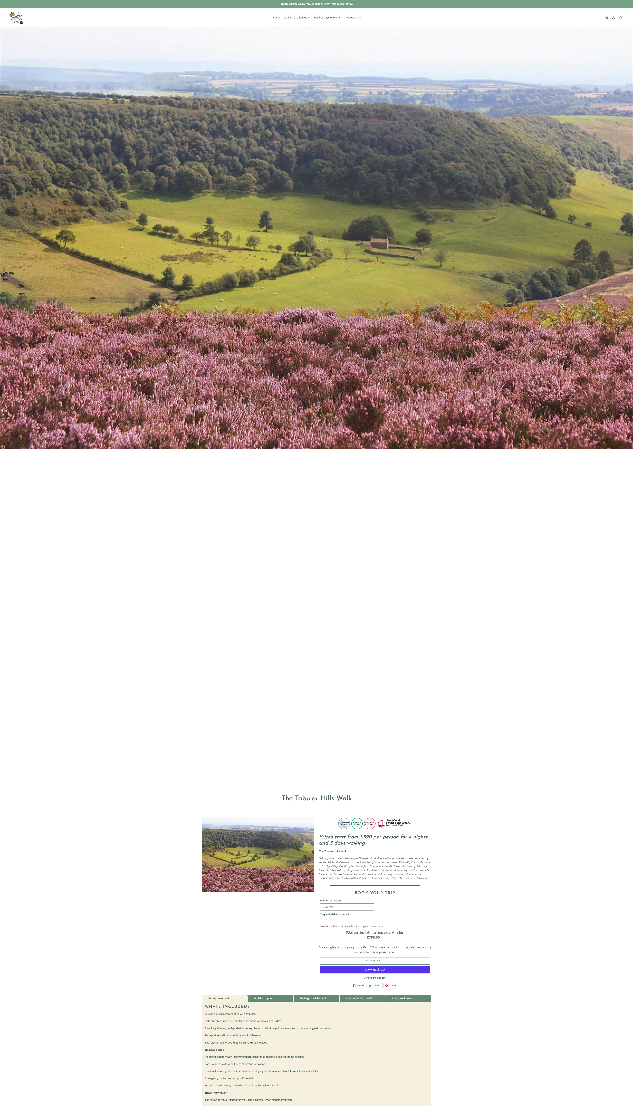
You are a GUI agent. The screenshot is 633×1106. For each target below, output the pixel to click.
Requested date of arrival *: (335, 914)
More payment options (375, 978)
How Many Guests (330, 900)
